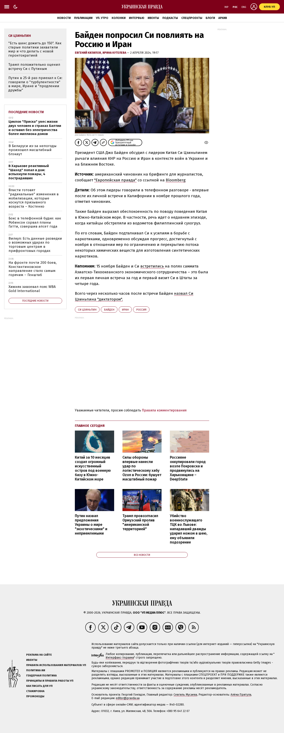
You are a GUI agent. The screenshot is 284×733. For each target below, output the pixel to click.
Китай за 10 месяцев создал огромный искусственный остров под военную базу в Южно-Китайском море (93, 468)
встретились (152, 266)
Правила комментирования (164, 410)
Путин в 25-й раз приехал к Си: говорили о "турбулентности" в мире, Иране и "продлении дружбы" (35, 84)
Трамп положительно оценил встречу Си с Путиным (34, 66)
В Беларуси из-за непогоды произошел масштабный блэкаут (33, 150)
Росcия (141, 309)
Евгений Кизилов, (88, 52)
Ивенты (153, 18)
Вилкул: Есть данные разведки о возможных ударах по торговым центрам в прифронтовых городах (35, 244)
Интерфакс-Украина (120, 657)
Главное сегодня (90, 426)
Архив (222, 18)
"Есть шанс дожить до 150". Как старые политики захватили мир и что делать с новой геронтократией (34, 49)
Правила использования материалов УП (56, 665)
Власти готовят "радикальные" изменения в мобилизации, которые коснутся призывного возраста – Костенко (34, 198)
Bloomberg (175, 180)
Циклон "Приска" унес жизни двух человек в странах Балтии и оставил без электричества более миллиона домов (35, 127)
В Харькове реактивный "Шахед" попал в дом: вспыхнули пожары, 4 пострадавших (29, 172)
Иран (125, 309)
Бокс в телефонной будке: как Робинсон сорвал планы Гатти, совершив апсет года (35, 222)
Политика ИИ (35, 670)
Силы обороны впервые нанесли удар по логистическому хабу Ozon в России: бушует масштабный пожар (141, 468)
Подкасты (170, 18)
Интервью (136, 18)
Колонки (119, 18)
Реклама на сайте (39, 654)
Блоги (210, 18)
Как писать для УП (39, 685)
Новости (64, 18)
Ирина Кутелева (114, 52)
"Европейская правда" (115, 180)
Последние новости (26, 112)
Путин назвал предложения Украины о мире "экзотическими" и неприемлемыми (91, 525)
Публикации (83, 18)
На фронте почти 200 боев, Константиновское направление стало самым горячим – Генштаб (33, 268)
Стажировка (35, 691)
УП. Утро (102, 18)
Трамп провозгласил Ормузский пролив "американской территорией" (140, 522)
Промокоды (35, 696)
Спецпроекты (191, 18)
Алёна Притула (241, 694)
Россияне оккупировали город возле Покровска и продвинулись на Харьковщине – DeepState (188, 468)
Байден (109, 309)
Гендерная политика (41, 675)
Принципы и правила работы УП (49, 680)
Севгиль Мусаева (185, 694)
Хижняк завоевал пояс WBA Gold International (32, 289)
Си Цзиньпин (87, 309)
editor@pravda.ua (128, 698)
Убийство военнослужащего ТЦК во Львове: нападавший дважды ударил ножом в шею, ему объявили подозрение (188, 529)
